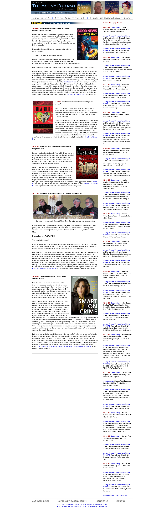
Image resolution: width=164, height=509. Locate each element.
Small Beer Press (70, 82)
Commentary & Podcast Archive (115, 495)
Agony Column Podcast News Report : (117, 36)
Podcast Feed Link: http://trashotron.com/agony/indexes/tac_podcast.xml (82, 506)
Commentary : (116, 27)
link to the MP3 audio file (75, 94)
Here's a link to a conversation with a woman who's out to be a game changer (64, 346)
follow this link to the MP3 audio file (44, 269)
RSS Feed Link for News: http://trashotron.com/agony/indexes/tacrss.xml (82, 504)
